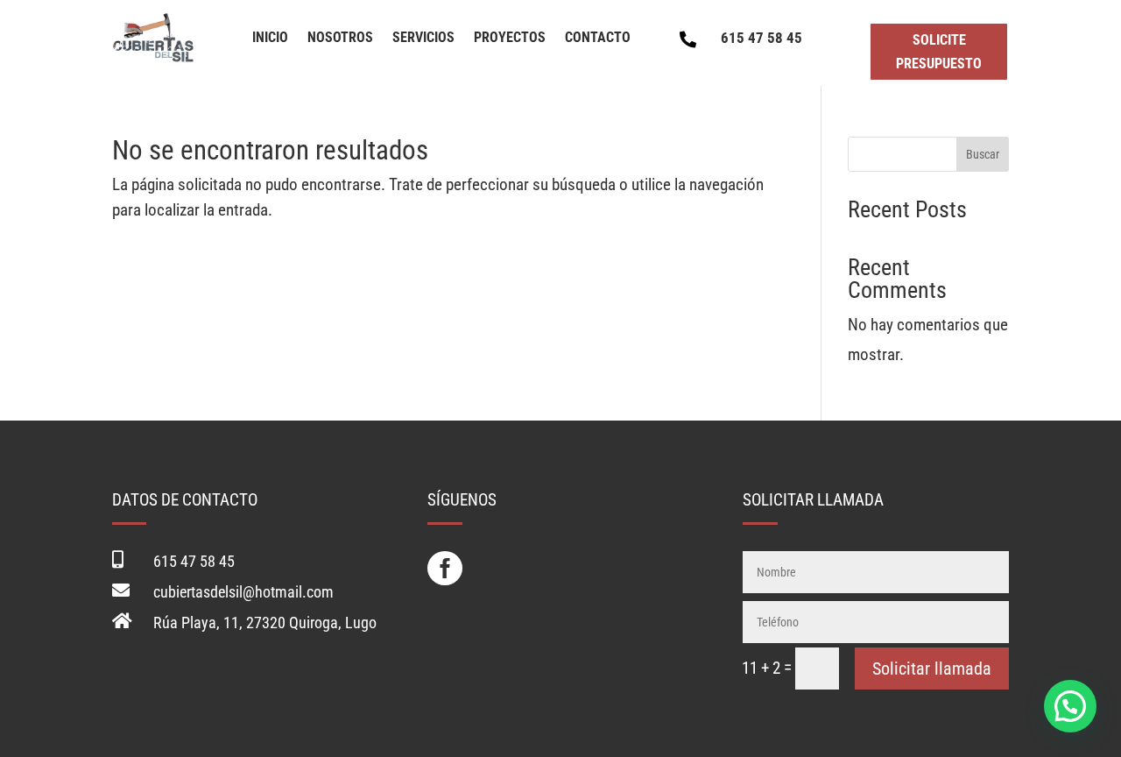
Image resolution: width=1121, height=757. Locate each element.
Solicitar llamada (931, 668)
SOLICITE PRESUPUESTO (939, 52)
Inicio (270, 37)
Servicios (423, 37)
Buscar (982, 154)
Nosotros (340, 37)
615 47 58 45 (761, 37)
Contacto (598, 37)
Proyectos (510, 37)
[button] (1070, 706)
